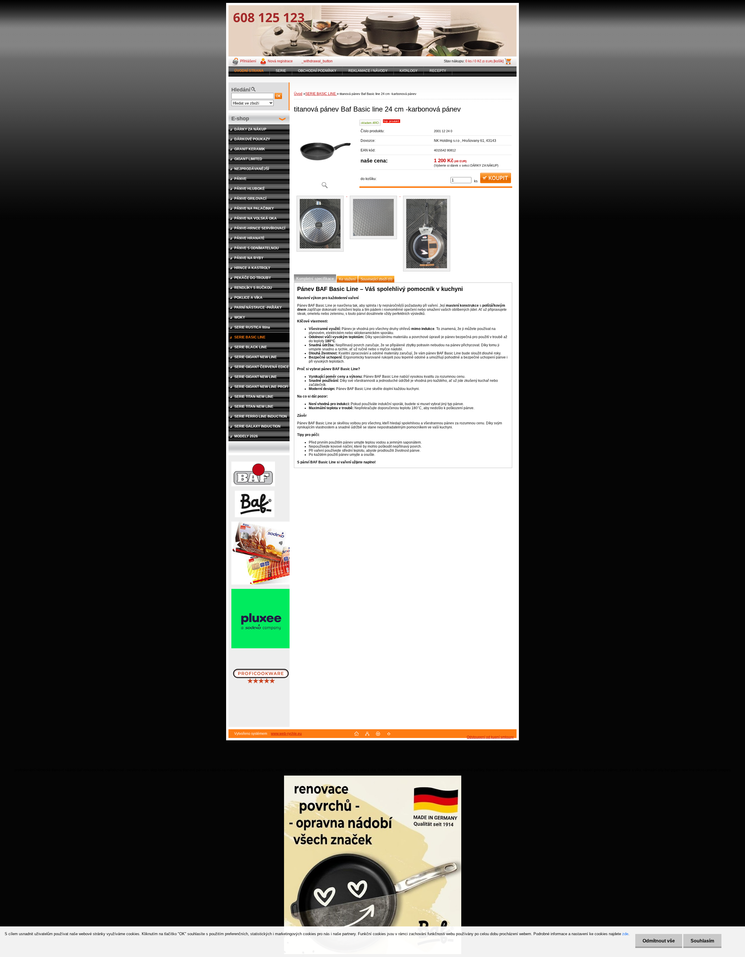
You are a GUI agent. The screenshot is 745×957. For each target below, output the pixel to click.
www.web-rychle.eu (286, 734)
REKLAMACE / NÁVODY (368, 71)
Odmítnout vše (659, 940)
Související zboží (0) (376, 279)
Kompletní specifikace (315, 278)
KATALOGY (409, 71)
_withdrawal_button (317, 61)
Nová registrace (280, 61)
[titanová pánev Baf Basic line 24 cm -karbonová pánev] (324, 155)
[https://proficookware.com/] (260, 696)
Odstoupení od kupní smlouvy (490, 737)
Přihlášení (248, 61)
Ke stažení (347, 279)
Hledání (240, 90)
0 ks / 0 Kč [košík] (484, 61)
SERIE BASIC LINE (321, 94)
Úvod (298, 94)
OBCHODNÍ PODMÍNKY (317, 71)
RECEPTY (438, 71)
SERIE (281, 71)
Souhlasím (702, 940)
